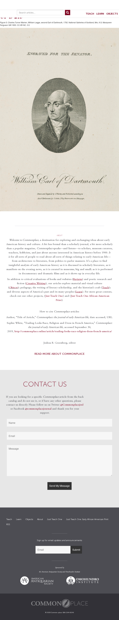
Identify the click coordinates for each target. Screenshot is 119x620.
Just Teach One (54, 296)
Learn (100, 13)
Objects (112, 13)
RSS (8, 524)
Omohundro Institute (72, 572)
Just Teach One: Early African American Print (87, 519)
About (40, 519)
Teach (90, 13)
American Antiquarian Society (52, 572)
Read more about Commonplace (59, 354)
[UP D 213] (59, 119)
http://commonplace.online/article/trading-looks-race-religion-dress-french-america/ (63, 331)
